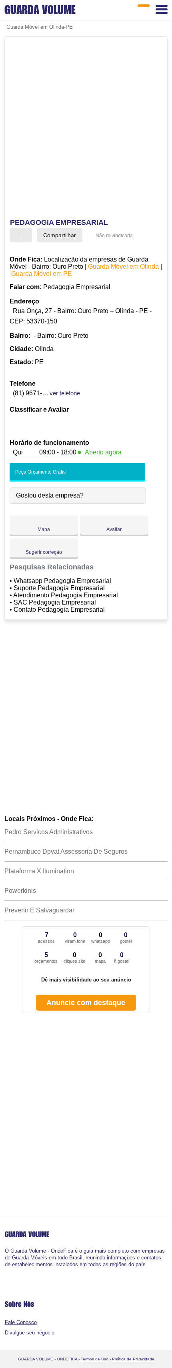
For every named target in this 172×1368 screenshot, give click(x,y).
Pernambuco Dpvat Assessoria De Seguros (66, 851)
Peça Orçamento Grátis (40, 472)
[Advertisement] (86, 128)
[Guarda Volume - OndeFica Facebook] (6, 1272)
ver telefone (65, 393)
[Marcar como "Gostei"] (17, 235)
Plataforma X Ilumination (39, 871)
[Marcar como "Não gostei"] (27, 235)
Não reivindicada (114, 235)
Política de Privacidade (133, 1359)
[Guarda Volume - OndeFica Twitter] (10, 1272)
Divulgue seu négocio (29, 1333)
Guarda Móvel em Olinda (123, 266)
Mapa (44, 529)
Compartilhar (59, 235)
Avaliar (114, 529)
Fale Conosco (21, 1322)
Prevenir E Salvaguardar (39, 910)
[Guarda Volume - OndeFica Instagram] (13, 1272)
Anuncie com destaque (85, 1003)
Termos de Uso (94, 1359)
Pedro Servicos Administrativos (48, 832)
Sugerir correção (44, 552)
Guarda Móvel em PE (41, 273)
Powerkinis (20, 890)
